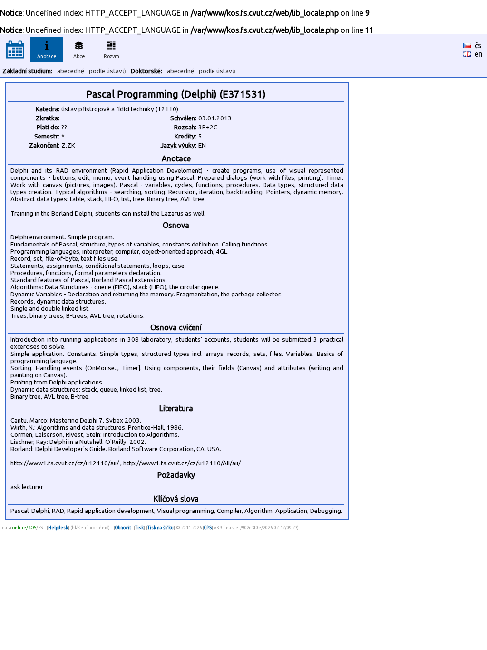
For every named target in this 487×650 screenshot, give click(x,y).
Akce (79, 56)
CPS (208, 527)
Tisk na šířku (160, 527)
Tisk (139, 527)
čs (478, 45)
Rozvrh (111, 56)
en (479, 53)
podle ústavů (107, 71)
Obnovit (123, 527)
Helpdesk (58, 527)
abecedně (70, 71)
